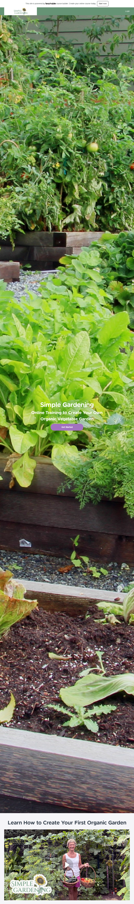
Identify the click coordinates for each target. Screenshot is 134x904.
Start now (103, 4)
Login (127, 11)
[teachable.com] (50, 3)
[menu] (126, 11)
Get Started (67, 427)
